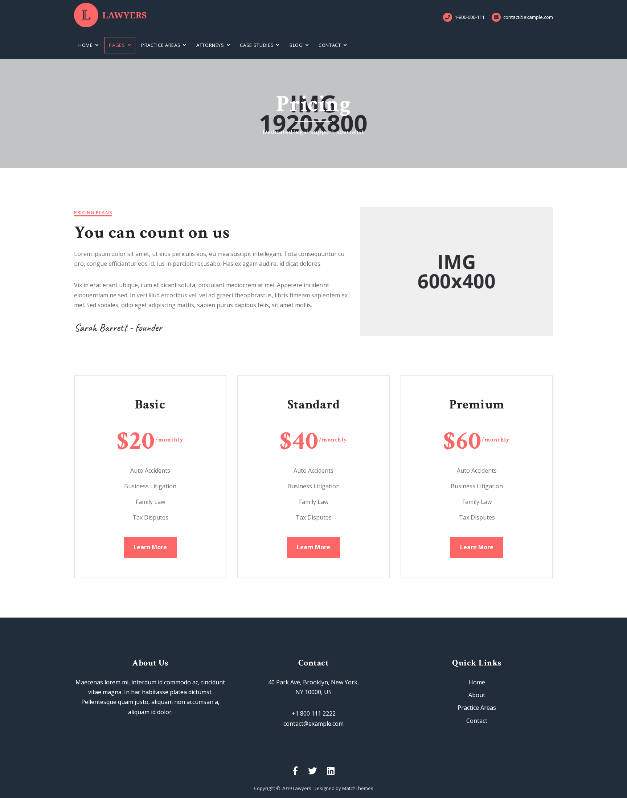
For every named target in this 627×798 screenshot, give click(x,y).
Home (85, 45)
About (476, 695)
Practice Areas (160, 45)
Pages (117, 45)
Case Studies (257, 45)
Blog (296, 45)
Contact (330, 45)
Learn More (150, 547)
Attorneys (210, 45)
